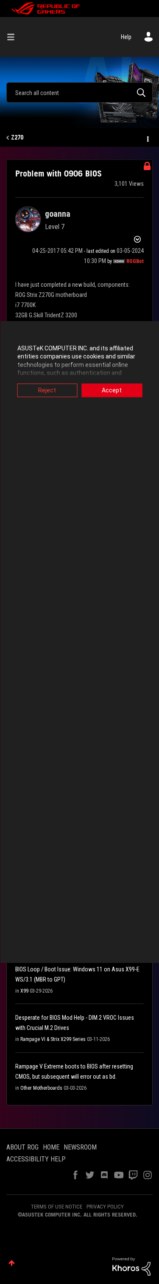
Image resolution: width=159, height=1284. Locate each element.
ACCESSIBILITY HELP (36, 1159)
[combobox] (79, 92)
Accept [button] (112, 390)
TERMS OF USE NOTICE (56, 1206)
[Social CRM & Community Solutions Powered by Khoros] (131, 1265)
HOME (51, 1147)
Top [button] (11, 1263)
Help (126, 37)
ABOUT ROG (22, 1147)
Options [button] (147, 138)
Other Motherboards (41, 1088)
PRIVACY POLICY (105, 1206)
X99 (24, 991)
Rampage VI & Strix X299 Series (53, 1039)
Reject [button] (47, 390)
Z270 (17, 137)
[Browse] (14, 37)
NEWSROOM (80, 1147)
